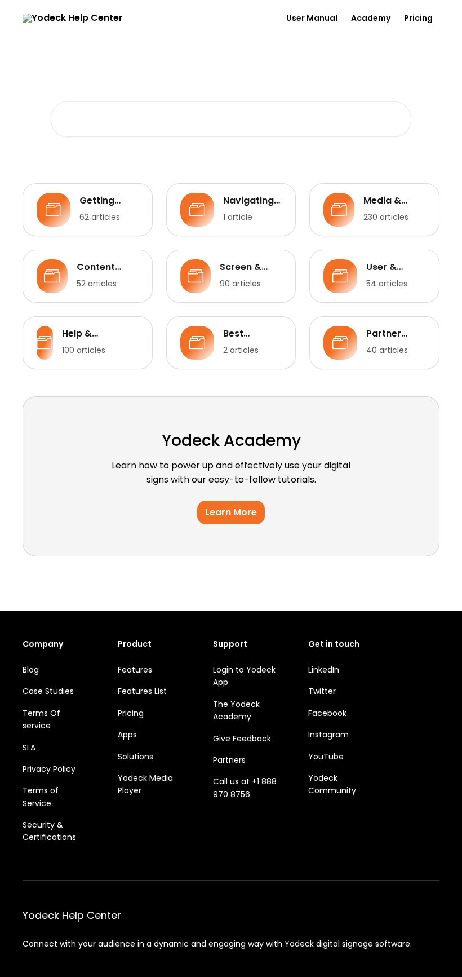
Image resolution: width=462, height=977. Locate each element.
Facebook (327, 713)
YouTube (326, 756)
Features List (142, 691)
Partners (229, 760)
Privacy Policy (49, 769)
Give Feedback (242, 738)
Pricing (418, 18)
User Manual (311, 18)
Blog (31, 669)
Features (135, 669)
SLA (29, 747)
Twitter (322, 691)
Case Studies (48, 691)
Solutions (135, 756)
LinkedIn (323, 669)
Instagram (328, 734)
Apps (127, 734)
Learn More (231, 512)
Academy (370, 18)
